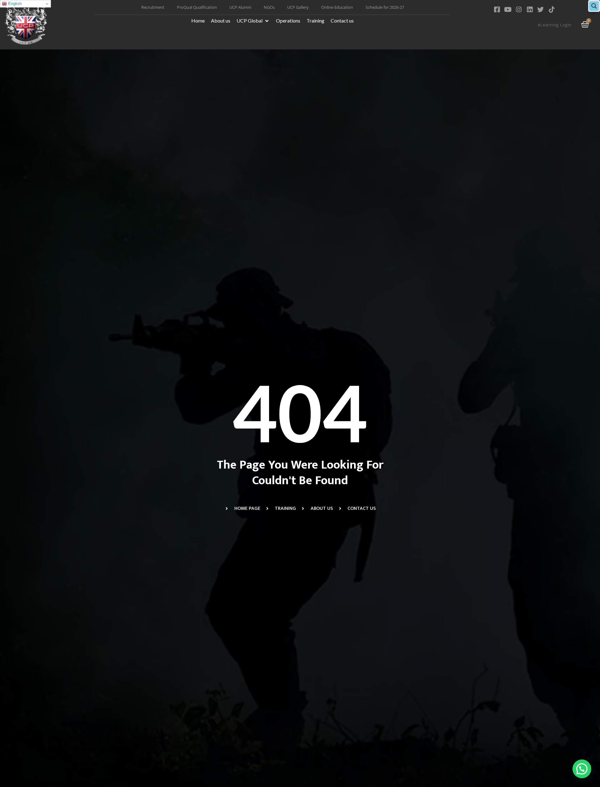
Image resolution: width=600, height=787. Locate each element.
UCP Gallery (298, 7)
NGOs (269, 7)
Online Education (337, 7)
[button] (253, 20)
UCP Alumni (240, 7)
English (14, 3)
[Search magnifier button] (594, 6)
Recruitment (152, 7)
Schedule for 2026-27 (385, 7)
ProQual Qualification (197, 7)
